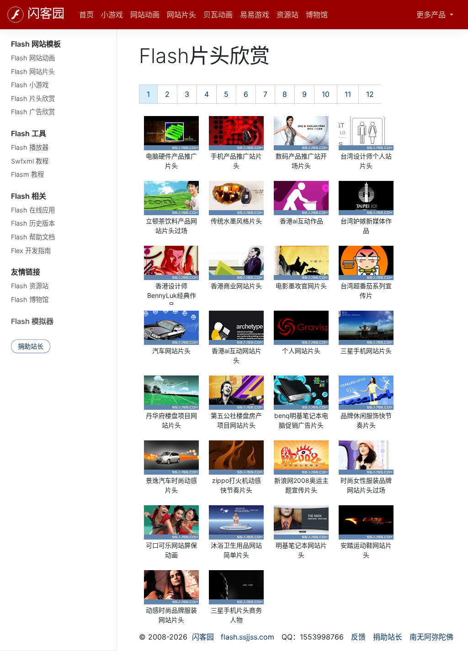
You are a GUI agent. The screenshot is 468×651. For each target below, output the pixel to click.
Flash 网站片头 (33, 71)
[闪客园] (15, 14)
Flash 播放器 (29, 147)
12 (370, 94)
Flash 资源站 (29, 286)
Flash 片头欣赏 (33, 98)
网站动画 (145, 14)
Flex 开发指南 (31, 250)
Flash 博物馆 (29, 299)
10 (326, 94)
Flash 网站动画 (33, 58)
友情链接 (25, 271)
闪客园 (45, 14)
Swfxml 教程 (29, 161)
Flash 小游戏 (29, 85)
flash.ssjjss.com (247, 636)
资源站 (287, 14)
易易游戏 (254, 14)
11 (348, 94)
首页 (86, 14)
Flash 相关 (28, 196)
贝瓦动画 (218, 14)
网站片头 (181, 14)
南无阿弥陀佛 (431, 636)
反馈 (358, 636)
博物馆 (317, 14)
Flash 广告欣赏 (33, 112)
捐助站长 (30, 346)
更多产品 (432, 14)
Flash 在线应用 (33, 210)
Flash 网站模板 (36, 43)
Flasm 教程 (27, 174)
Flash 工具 (28, 133)
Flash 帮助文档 (33, 237)
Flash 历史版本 (33, 223)
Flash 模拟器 (32, 321)
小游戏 (112, 14)
